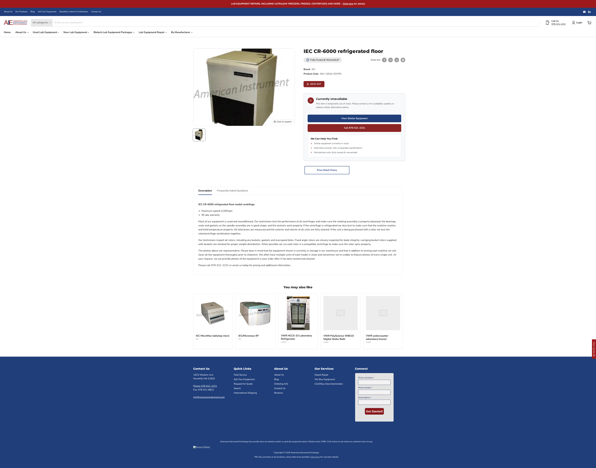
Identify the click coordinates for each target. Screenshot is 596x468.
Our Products (21, 12)
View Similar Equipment (354, 118)
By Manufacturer (181, 32)
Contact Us (96, 12)
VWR (283, 342)
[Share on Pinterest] (403, 60)
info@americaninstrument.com (209, 397)
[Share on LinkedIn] (396, 60)
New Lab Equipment (75, 32)
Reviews (278, 392)
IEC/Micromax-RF (248, 336)
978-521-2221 (558, 24)
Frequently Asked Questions (232, 190)
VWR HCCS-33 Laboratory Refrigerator (296, 337)
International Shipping (245, 392)
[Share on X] (390, 60)
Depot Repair (321, 374)
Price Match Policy (327, 170)
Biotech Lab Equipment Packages (113, 32)
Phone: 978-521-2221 (205, 386)
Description (205, 190)
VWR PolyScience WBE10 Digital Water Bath (338, 337)
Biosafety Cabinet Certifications (73, 12)
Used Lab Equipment (45, 32)
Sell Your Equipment (47, 12)
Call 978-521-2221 (354, 127)
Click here (348, 3)
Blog (32, 12)
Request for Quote (243, 383)
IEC (313, 69)
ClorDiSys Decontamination (329, 383)
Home (7, 32)
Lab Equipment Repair (152, 32)
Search (237, 388)
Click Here (315, 457)
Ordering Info (281, 383)
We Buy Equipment (325, 379)
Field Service (240, 374)
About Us (8, 12)
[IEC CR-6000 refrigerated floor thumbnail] (199, 135)
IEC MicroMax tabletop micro (212, 336)
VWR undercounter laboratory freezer (377, 337)
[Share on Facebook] (384, 60)
